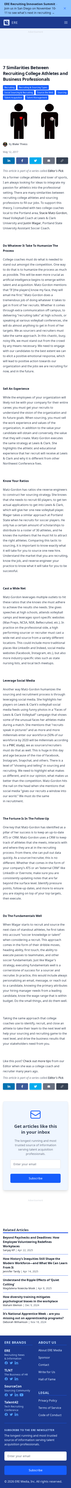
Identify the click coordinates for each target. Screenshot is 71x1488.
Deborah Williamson (15, 1322)
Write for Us (46, 1372)
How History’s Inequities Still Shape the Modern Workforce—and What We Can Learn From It (35, 1263)
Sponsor (44, 1357)
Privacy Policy (47, 1400)
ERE (7, 1350)
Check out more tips (37, 1061)
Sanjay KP (9, 1250)
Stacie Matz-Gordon (53, 213)
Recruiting (9, 87)
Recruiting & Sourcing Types (33, 87)
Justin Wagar (32, 223)
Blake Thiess (19, 144)
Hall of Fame (47, 1379)
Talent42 (11, 1402)
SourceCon (13, 1386)
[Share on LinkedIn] (9, 160)
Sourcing (62, 92)
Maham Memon (12, 1305)
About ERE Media (50, 1350)
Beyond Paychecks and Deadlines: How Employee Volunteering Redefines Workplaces (31, 1241)
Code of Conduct (50, 1415)
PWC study (16, 745)
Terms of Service (49, 1408)
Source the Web (45, 92)
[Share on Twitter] (35, 160)
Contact (43, 1365)
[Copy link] (62, 160)
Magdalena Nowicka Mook (19, 1288)
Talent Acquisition (13, 97)
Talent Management (37, 97)
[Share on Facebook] (22, 160)
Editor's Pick (55, 171)
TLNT (8, 1370)
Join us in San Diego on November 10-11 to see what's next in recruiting (30, 8)
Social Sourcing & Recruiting (18, 92)
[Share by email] (49, 160)
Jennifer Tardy (11, 1271)
